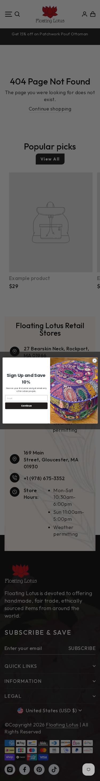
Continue (26, 405)
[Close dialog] (94, 360)
